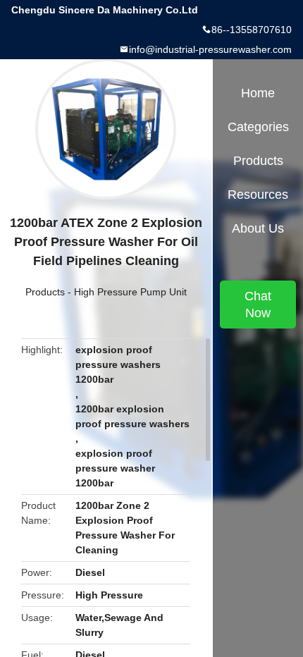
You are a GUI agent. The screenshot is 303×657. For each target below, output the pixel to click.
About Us (258, 228)
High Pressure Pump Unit (130, 291)
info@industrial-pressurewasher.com (210, 49)
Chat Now (258, 304)
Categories (258, 127)
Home (258, 93)
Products (45, 291)
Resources (258, 195)
